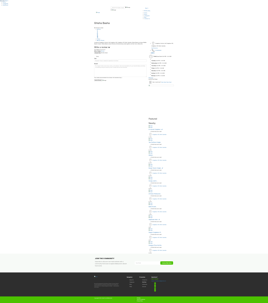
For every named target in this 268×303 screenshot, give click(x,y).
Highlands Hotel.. (154, 219)
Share (99, 29)
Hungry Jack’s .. (153, 181)
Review (96, 63)
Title (95, 58)
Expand (151, 77)
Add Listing (2, 0)
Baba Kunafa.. (153, 206)
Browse (102, 51)
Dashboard (5, 5)
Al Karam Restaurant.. (155, 194)
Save (99, 39)
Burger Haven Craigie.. (155, 168)
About (145, 14)
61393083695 (158, 50)
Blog (145, 17)
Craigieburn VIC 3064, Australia (159, 134)
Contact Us (147, 18)
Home (4, 2)
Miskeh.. (151, 155)
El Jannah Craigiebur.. (155, 129)
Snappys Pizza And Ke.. (155, 245)
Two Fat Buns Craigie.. (155, 142)
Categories (5, 3)
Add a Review (101, 40)
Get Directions (154, 48)
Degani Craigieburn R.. (155, 232)
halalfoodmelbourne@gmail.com (158, 281)
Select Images (97, 51)
